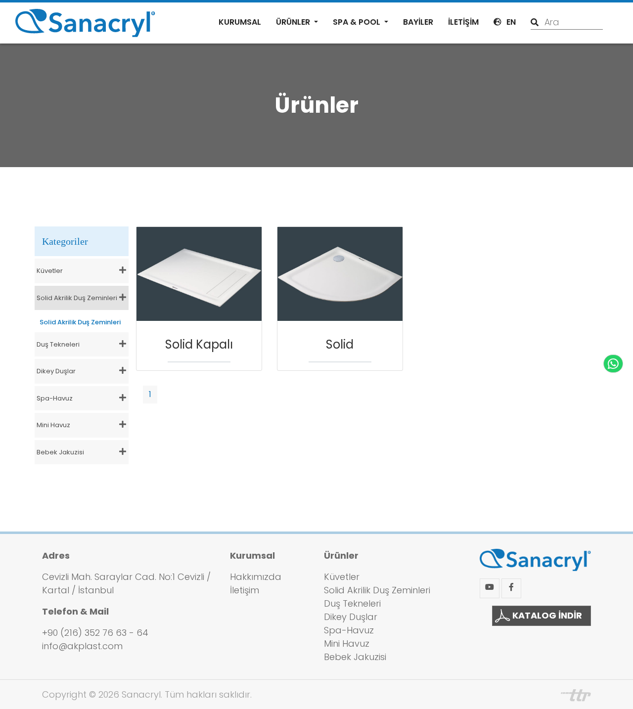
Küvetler (342, 577)
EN (511, 22)
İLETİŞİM (463, 22)
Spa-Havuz (349, 630)
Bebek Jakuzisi (355, 657)
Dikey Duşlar (350, 617)
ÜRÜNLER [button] (294, 22)
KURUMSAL (240, 22)
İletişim (244, 590)
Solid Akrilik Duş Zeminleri (80, 322)
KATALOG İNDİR (546, 615)
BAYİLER (418, 22)
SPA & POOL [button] (357, 22)
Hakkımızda (255, 577)
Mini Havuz (346, 643)
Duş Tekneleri (352, 603)
